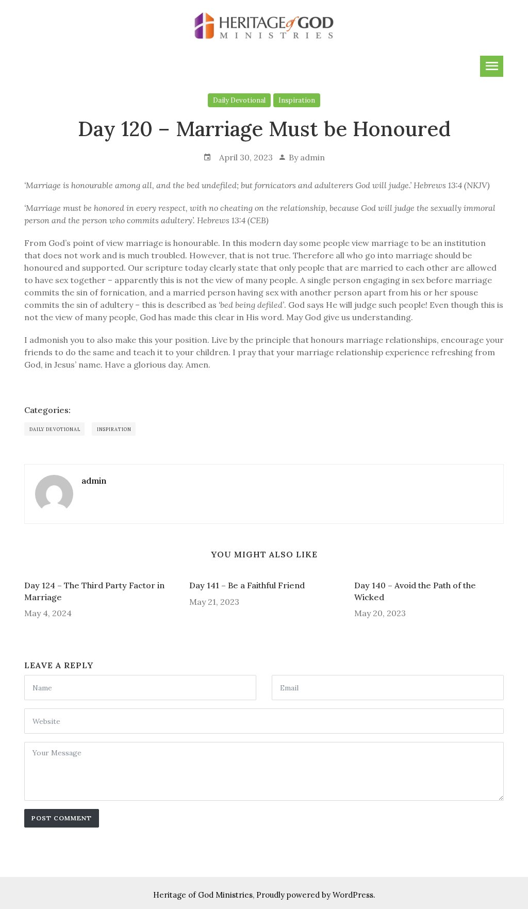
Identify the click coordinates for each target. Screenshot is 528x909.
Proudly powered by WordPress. (315, 895)
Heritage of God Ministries (203, 895)
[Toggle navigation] (492, 66)
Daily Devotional (239, 100)
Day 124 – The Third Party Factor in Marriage (94, 591)
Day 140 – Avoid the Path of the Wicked (415, 591)
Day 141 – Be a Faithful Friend (247, 585)
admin (312, 157)
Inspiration (296, 100)
